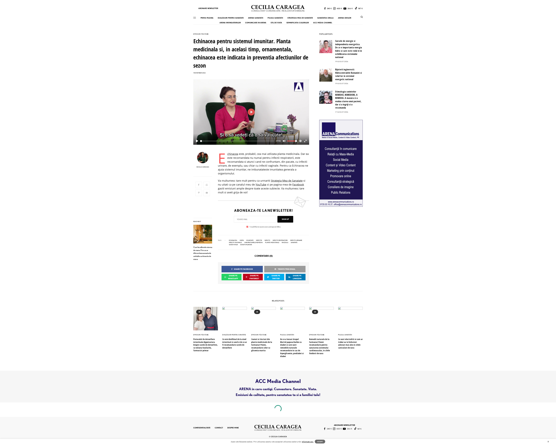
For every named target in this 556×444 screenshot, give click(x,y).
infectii (267, 240)
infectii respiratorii (280, 240)
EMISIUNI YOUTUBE (201, 34)
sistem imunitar (246, 244)
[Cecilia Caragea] (278, 8)
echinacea (233, 240)
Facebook (298, 184)
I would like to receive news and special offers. (265, 227)
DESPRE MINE (233, 428)
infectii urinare (296, 240)
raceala (285, 242)
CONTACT (219, 428)
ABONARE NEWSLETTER (208, 8)
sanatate (294, 242)
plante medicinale (272, 242)
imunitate (250, 240)
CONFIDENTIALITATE (201, 428)
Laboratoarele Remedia (253, 242)
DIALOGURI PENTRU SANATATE (234, 335)
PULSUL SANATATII (287, 335)
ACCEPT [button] (320, 441)
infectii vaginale (235, 242)
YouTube (261, 184)
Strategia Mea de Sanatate (287, 180)
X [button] (548, 442)
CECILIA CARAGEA (202, 167)
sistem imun (233, 244)
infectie (259, 240)
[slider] (237, 141)
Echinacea (232, 154)
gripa (242, 240)
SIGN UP (285, 219)
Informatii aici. (308, 442)
